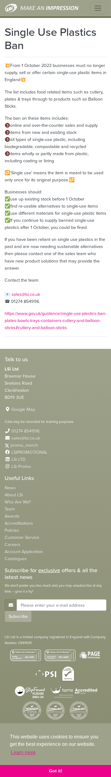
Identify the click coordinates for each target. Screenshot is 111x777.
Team (10, 509)
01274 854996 (25, 431)
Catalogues (16, 558)
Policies (12, 530)
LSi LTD (18, 459)
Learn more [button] (23, 752)
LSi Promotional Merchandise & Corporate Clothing (42, 8)
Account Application (24, 551)
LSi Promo (21, 466)
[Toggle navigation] (98, 8)
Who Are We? (18, 501)
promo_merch (24, 445)
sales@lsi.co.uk (25, 294)
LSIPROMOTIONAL (29, 452)
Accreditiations (19, 523)
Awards (12, 516)
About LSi (14, 494)
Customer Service (22, 537)
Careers (12, 544)
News (10, 487)
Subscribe (18, 616)
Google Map (23, 409)
